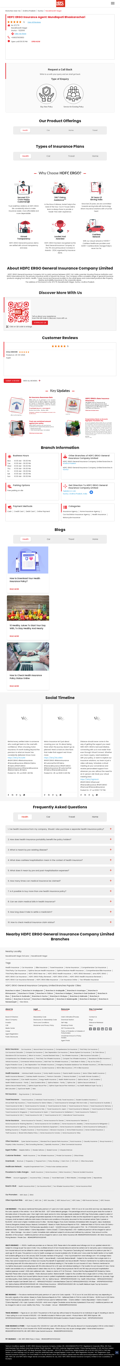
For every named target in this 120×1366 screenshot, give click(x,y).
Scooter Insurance (48, 1068)
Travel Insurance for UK (53, 1115)
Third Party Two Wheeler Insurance (48, 1059)
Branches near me (13, 11)
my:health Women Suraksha (89, 1076)
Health (25, 539)
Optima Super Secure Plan (37, 1086)
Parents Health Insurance (71, 1073)
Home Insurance (51, 1172)
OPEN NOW (35, 41)
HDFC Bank (23, 1195)
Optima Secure (83, 1079)
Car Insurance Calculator (14, 1052)
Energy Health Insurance (47, 1079)
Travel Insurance (27, 1100)
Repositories (98, 1178)
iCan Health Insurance (29, 1079)
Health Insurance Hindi (26, 1186)
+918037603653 (17, 37)
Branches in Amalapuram (33, 990)
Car (48, 539)
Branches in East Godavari (84, 993)
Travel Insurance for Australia (100, 1103)
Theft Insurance (11, 1133)
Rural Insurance (75, 1141)
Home (95, 539)
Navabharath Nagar (39, 956)
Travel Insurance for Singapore (16, 1112)
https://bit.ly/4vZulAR (16, 757)
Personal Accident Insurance (83, 1172)
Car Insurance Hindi (44, 1186)
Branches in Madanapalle (67, 999)
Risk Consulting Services (34, 1144)
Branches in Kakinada (78, 996)
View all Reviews (34, 22)
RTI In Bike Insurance (81, 1068)
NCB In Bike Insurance (64, 1068)
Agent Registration (12, 1034)
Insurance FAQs (35, 1178)
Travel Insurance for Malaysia (78, 1109)
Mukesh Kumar (52, 1150)
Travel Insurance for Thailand (85, 1112)
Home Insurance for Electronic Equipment (43, 1127)
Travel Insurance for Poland (101, 1109)
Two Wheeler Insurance (70, 1055)
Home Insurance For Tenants (31, 1121)
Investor (8, 1022)
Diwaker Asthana (38, 1150)
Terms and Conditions (41, 1022)
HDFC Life (38, 1200)
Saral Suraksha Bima (38, 1083)
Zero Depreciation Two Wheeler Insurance (39, 1065)
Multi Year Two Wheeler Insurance (56, 1062)
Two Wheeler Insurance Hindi (63, 1186)
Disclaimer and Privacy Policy (43, 1025)
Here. (34, 1089)
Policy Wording (53, 1161)
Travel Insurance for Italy (36, 1109)
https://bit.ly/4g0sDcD (89, 779)
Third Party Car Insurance (88, 1049)
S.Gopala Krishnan (66, 1150)
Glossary (46, 1178)
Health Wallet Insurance (67, 1079)
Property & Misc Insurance (15, 1144)
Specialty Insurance (52, 1144)
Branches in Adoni (13, 990)
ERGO (31, 1195)
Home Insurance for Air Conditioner (47, 1124)
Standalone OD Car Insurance (16, 1055)
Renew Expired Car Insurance (80, 1052)
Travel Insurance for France (78, 1106)
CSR (7, 1025)
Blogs (91, 1020)
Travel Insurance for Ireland (15, 1109)
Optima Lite (71, 1083)
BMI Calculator (11, 1089)
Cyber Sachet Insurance (29, 1141)
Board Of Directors (12, 1017)
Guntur (40, 11)
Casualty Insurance (90, 1141)
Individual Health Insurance (31, 1073)
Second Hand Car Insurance (43, 1049)
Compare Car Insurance (34, 1052)
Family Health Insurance (51, 1073)
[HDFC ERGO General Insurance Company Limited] (60, 3)
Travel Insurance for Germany (100, 1106)
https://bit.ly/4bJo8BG (53, 757)
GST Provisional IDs (67, 1028)
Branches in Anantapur (76, 990)
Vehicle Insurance (12, 1062)
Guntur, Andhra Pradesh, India (75, 493)
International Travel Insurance (73, 1115)
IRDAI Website (71, 1178)
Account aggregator (20, 1178)
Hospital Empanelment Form (34, 1167)
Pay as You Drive (93, 1062)
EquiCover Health (24, 1089)
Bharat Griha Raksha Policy (28, 1133)
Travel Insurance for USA (14, 1115)
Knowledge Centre (84, 1178)
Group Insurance (105, 1141)
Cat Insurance (37, 1094)
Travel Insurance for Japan (56, 1109)
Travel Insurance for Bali (14, 1106)
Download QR (40, 322)
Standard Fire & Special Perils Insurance (54, 1141)
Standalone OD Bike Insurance (99, 1059)
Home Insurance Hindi (84, 1186)
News (91, 1025)
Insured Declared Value (51, 1055)
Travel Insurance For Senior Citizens (39, 1103)
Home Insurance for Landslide (70, 1127)
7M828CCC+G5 (69, 491)
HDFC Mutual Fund (63, 1200)
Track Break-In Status (77, 1062)
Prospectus (29, 1161)
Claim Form (65, 1161)
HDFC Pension (105, 1200)
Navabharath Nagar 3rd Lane (17, 956)
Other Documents (87, 1161)
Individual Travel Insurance (45, 1100)
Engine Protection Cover (14, 1065)
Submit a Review (12, 380)
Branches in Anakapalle (55, 990)
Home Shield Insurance (75, 1130)
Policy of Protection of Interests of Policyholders (73, 1032)
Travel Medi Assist (58, 1178)
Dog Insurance (24, 1094)
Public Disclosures (12, 1037)
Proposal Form (41, 1161)
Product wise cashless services (57, 1167)
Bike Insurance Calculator (89, 1055)
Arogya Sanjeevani (12, 1079)
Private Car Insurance (63, 1155)
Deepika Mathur (24, 1150)
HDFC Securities (49, 1200)
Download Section (67, 1020)
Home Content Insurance (94, 1130)
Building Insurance (12, 1130)
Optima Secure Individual (86, 1083)
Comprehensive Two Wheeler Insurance (19, 1059)
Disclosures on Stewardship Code (45, 1020)
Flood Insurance (42, 1130)
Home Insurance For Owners (54, 1121)
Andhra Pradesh (29, 11)
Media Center (10, 1028)
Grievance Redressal (96, 1022)
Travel (71, 539)
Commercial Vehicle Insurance (31, 1062)
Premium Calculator (54, 1076)
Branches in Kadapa (64, 993)
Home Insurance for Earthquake (94, 1127)
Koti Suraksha (95, 1079)
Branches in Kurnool (22, 999)
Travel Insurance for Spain (39, 1112)
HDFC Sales (76, 1200)
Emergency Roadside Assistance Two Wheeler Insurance (76, 1065)
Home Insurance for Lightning (16, 1127)
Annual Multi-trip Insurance (15, 1103)
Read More (14, 589)
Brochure (20, 1161)
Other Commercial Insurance (71, 1144)
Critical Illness (78, 1155)
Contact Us (93, 1017)
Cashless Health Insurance (35, 1076)
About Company (11, 1020)
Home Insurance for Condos (50, 1133)
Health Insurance (29, 1155)
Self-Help (64, 1022)
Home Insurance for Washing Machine (19, 1124)
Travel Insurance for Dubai (57, 1106)
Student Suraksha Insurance (86, 1100)
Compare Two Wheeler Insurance (74, 1059)
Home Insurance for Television (76, 1121)
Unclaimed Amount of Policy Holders (71, 1037)
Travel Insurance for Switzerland (61, 1112)
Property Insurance (27, 1130)
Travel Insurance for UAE (33, 1115)
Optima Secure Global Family (16, 1086)
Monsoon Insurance (57, 1130)
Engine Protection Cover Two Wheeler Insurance (22, 1068)
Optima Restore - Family (56, 1083)
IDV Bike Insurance (104, 1065)
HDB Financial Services (90, 1200)
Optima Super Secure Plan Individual (62, 1086)
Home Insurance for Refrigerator (96, 1124)
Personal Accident (70, 1076)
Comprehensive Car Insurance (66, 1049)
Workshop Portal (67, 1025)
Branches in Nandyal (88, 999)
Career (8, 1031)
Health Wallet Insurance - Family (17, 1083)
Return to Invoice (35, 1055)
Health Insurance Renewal (15, 1076)
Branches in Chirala (26, 993)
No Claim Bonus (98, 1052)
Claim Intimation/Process (70, 1017)
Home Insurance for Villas (71, 1133)
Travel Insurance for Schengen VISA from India (70, 1103)
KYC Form (75, 1161)
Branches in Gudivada (21, 996)
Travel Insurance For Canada (35, 1106)
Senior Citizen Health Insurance (93, 1073)
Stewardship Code (39, 1017)
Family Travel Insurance (65, 1100)
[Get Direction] (91, 493)
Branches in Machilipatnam (43, 999)
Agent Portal (65, 1041)
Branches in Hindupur (59, 996)
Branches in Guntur (40, 996)
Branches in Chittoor (45, 993)
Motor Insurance (65, 1172)
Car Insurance (26, 1049)
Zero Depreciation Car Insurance (56, 1052)
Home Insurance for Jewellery (72, 1124)
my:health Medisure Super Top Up (89, 1086)
